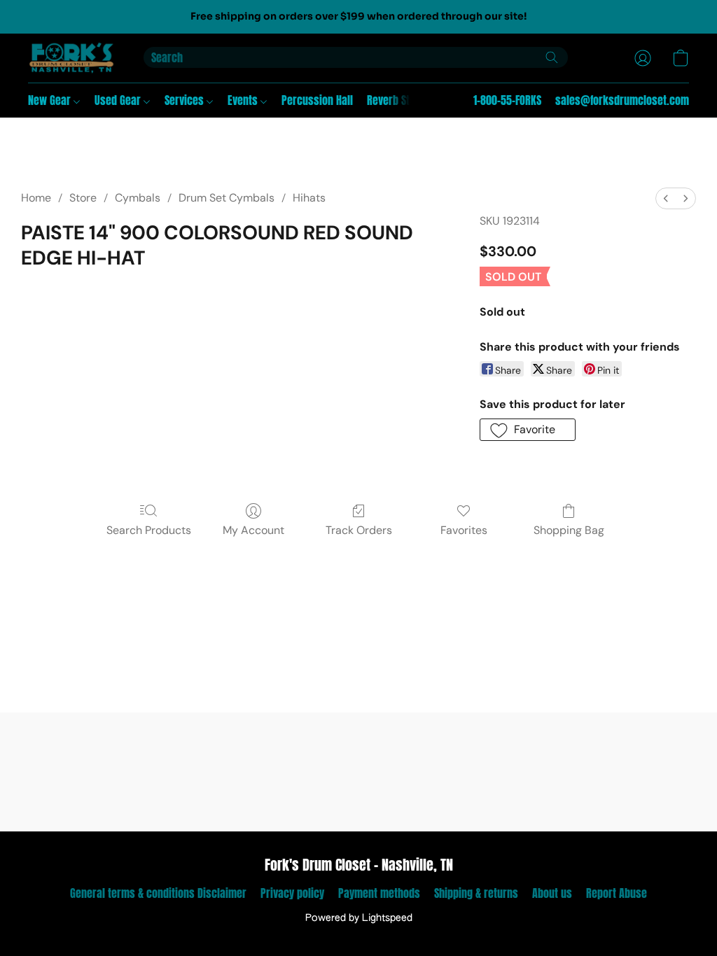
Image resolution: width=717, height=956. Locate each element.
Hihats (309, 197)
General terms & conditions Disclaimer (158, 893)
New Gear (51, 100)
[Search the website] (551, 57)
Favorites (463, 530)
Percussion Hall (317, 100)
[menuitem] (666, 198)
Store (83, 197)
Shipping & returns (476, 893)
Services (186, 100)
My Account (253, 530)
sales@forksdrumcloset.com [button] (622, 100)
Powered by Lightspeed (358, 918)
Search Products (148, 530)
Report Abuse (616, 893)
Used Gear (119, 100)
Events (244, 100)
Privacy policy (292, 893)
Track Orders (359, 530)
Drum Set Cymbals (226, 197)
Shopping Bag (569, 530)
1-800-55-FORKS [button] (507, 100)
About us (552, 893)
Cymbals (137, 197)
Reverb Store (396, 100)
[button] (72, 58)
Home (36, 197)
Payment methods (379, 893)
